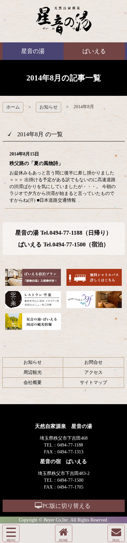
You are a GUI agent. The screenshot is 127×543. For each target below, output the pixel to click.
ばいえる (64, 21)
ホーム (13, 107)
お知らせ (48, 107)
